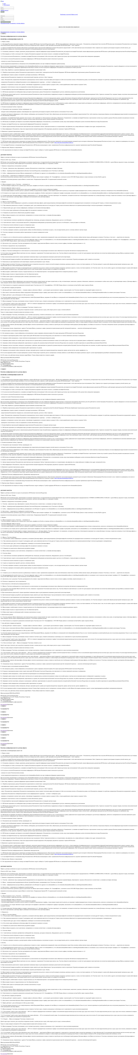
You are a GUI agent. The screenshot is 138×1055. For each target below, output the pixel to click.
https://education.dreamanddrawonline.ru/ (63, 142)
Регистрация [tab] (6, 5)
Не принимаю (4, 704)
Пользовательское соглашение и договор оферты (13, 23)
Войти (2, 11)
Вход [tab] (4, 3)
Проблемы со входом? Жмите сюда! (69, 14)
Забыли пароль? (4, 10)
